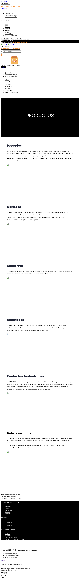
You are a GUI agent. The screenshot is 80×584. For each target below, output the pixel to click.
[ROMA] (8, 577)
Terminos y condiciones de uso (14, 539)
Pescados (7, 27)
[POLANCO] (8, 575)
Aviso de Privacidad (11, 17)
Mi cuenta (8, 535)
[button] (25, 376)
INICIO (7, 25)
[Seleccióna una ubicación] (8, 570)
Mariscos (7, 28)
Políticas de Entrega (11, 15)
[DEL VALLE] (8, 574)
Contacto (7, 32)
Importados (8, 510)
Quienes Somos (9, 13)
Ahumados (8, 30)
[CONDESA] (8, 572)
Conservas (8, 508)
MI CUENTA (9, 34)
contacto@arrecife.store (20, 42)
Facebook (9, 522)
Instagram (9, 525)
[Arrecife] (4, 1)
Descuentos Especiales (12, 555)
